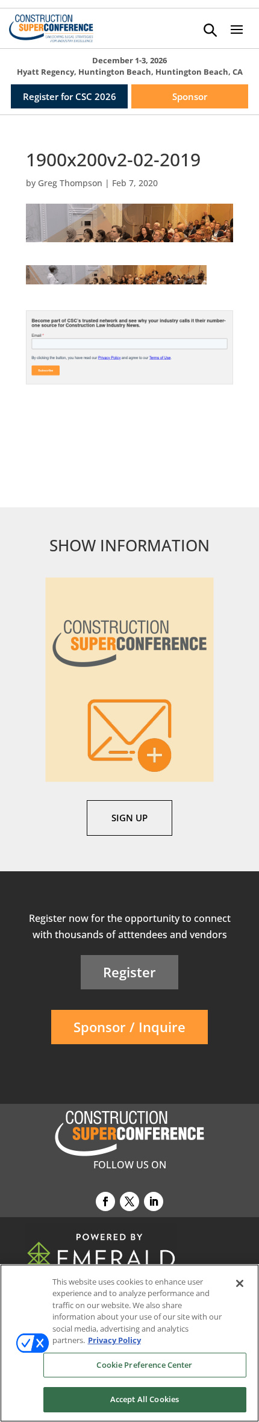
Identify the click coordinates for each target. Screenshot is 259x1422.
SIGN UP (129, 818)
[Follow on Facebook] (105, 1201)
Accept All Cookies (144, 1399)
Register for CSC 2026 (69, 96)
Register (129, 972)
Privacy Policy (114, 1340)
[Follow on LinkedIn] (153, 1201)
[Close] (239, 1283)
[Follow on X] (129, 1201)
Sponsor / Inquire (129, 1027)
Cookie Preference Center (144, 1364)
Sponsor (189, 96)
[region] (129, 1343)
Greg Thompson (70, 183)
